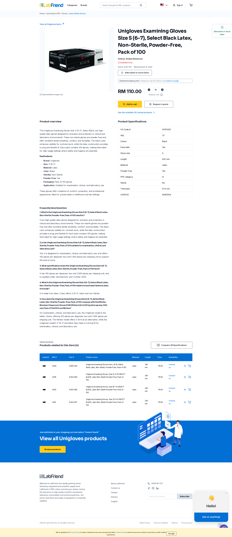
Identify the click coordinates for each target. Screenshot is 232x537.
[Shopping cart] (190, 5)
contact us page (172, 81)
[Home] (53, 5)
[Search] (141, 5)
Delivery (114, 497)
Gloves (64, 13)
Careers (114, 492)
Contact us (115, 488)
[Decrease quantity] (149, 90)
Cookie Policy (120, 532)
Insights (114, 501)
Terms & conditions (160, 523)
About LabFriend (117, 483)
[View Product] (184, 365)
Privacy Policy (74, 532)
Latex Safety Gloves (77, 13)
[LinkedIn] (157, 488)
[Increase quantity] (162, 90)
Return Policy (145, 523)
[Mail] (153, 488)
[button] (141, 5)
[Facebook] (149, 488)
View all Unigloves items (50, 24)
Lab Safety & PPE (53, 13)
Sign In (180, 5)
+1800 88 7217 (157, 483)
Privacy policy (186, 523)
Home (42, 13)
